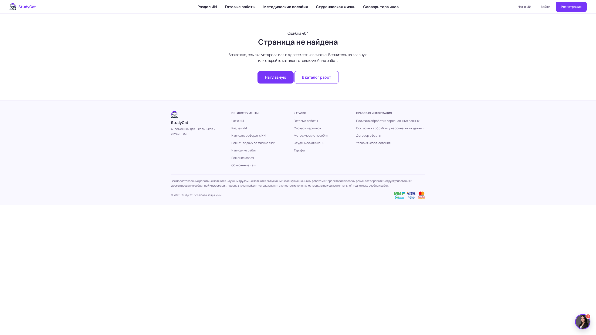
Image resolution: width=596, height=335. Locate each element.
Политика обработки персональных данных (388, 121)
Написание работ (244, 150)
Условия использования (373, 143)
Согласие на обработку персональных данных (390, 128)
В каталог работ (316, 77)
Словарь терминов (381, 6)
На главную (275, 77)
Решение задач (242, 158)
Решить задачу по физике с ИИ (253, 143)
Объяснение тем (243, 165)
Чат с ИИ (524, 6)
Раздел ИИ (207, 6)
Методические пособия (285, 6)
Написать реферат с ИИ (248, 135)
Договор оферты (368, 135)
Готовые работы (240, 6)
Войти (545, 6)
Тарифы (299, 150)
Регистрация (571, 6)
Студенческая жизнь (335, 6)
